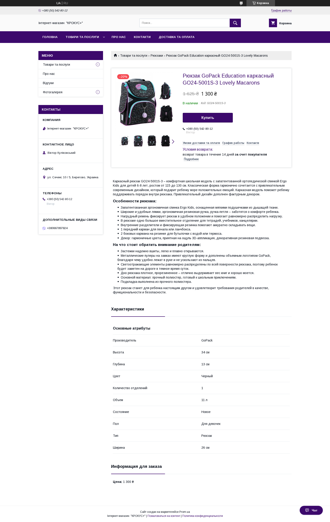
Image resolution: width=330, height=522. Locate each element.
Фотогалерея (52, 92)
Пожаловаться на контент (163, 516)
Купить (207, 118)
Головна (49, 37)
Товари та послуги (82, 37)
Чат (314, 510)
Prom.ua (184, 511)
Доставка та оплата (176, 37)
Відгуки (48, 83)
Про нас (119, 37)
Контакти (142, 37)
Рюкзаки (157, 55)
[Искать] (235, 23)
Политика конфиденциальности (202, 516)
